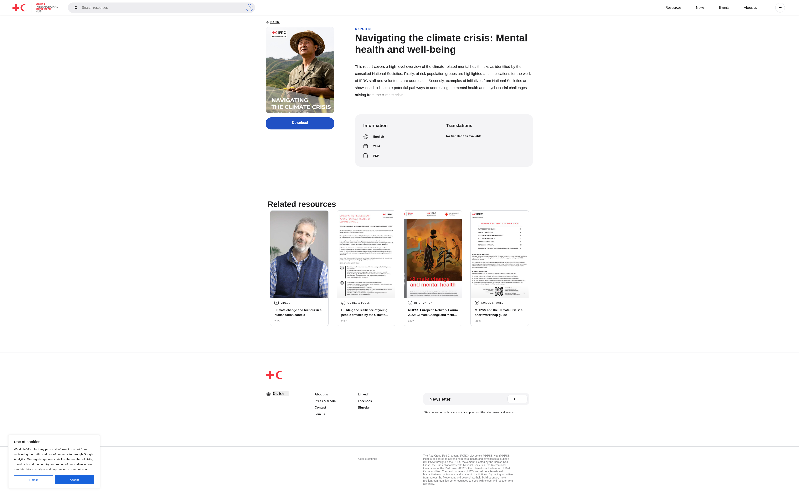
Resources (673, 7)
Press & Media (325, 401)
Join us (320, 414)
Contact (320, 407)
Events (724, 7)
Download (300, 122)
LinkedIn (364, 394)
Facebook (365, 401)
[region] (54, 462)
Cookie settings (367, 458)
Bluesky (364, 407)
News (700, 7)
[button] (780, 7)
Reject (33, 479)
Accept (74, 479)
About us (750, 7)
